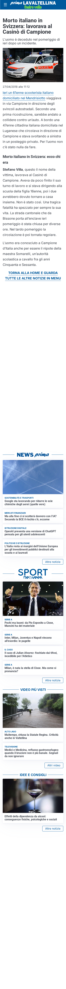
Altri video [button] (53, 765)
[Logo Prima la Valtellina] (33, 4)
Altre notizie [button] (52, 562)
